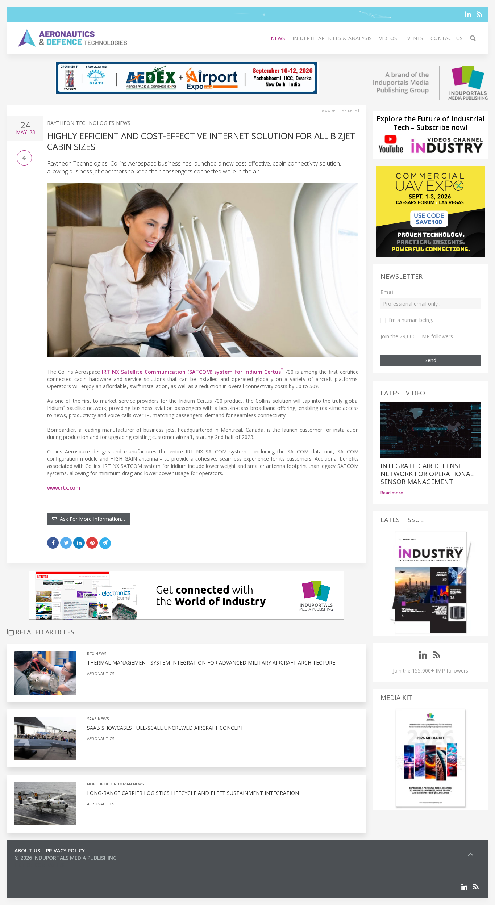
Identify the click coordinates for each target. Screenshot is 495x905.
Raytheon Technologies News (88, 123)
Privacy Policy (65, 850)
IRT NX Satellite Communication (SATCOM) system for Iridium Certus (192, 371)
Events (413, 38)
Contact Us (446, 38)
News (278, 38)
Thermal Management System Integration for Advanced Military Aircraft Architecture (211, 662)
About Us (27, 850)
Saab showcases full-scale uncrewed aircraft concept (165, 727)
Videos (388, 38)
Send (430, 360)
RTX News (96, 653)
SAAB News (98, 718)
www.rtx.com (63, 487)
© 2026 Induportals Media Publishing (65, 857)
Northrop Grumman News (115, 784)
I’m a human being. (411, 320)
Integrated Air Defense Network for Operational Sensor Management (427, 473)
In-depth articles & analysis (332, 38)
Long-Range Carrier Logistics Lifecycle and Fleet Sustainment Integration (193, 792)
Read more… (393, 493)
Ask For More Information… (91, 518)
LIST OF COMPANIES (39, 865)
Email (387, 292)
